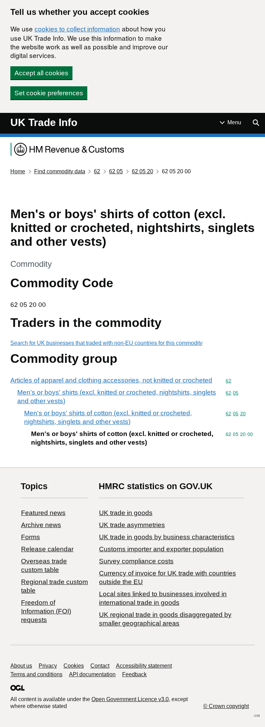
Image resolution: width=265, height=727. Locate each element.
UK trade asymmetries (132, 525)
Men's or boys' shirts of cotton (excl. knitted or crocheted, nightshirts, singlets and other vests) (108, 417)
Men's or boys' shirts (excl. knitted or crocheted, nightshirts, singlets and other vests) (116, 397)
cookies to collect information (77, 29)
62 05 (116, 171)
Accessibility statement (144, 666)
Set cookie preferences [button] (48, 93)
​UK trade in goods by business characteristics (167, 537)
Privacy (48, 666)
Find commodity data (59, 171)
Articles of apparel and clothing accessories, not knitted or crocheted (111, 380)
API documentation (92, 674)
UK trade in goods (126, 512)
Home (17, 171)
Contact (99, 666)
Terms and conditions (36, 674)
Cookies (73, 666)
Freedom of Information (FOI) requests (46, 611)
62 (97, 171)
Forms (30, 537)
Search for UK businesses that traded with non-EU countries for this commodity (106, 343)
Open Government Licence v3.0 (130, 699)
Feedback (134, 674)
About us (21, 666)
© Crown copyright (226, 706)
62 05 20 (142, 171)
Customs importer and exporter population (161, 549)
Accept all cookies (41, 73)
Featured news (43, 512)
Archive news (41, 525)
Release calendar (47, 549)
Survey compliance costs (136, 561)
